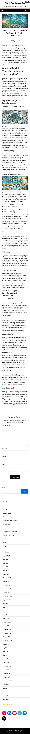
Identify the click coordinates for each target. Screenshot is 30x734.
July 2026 (5, 559)
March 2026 (6, 574)
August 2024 (6, 644)
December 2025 (7, 585)
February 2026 (7, 578)
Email (4, 456)
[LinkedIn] (25, 713)
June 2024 (5, 651)
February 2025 (7, 622)
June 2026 (5, 563)
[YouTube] (14, 713)
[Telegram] (19, 713)
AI (2, 214)
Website (5, 464)
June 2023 (5, 692)
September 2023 (7, 681)
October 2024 (6, 637)
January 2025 (6, 625)
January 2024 (6, 670)
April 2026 (6, 570)
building (5, 509)
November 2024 (7, 633)
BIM (11, 130)
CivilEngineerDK (15, 41)
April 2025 (6, 614)
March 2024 (6, 662)
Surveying (5, 546)
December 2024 (7, 629)
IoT (3, 398)
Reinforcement (7, 539)
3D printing (19, 255)
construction (6, 524)
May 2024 (5, 655)
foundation (6, 528)
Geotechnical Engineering (10, 531)
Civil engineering (7, 517)
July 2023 (5, 688)
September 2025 (7, 596)
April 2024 (6, 659)
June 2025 (5, 607)
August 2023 (6, 684)
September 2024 (7, 640)
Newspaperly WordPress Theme (15, 731)
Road (4, 542)
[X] (4, 718)
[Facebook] (9, 713)
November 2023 (7, 673)
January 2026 (6, 581)
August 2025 (6, 600)
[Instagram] (4, 713)
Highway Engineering (8, 535)
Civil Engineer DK (15, 3)
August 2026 (6, 556)
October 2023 (6, 677)
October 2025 (6, 592)
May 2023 (5, 695)
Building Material (7, 513)
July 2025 (5, 603)
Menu (26, 10)
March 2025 (6, 618)
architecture (6, 506)
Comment (6, 425)
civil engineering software (10, 520)
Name (4, 448)
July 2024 (5, 648)
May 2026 (5, 567)
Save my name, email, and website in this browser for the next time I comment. (16, 472)
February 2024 (7, 666)
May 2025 (5, 611)
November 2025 (7, 589)
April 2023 (6, 699)
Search (4, 487)
